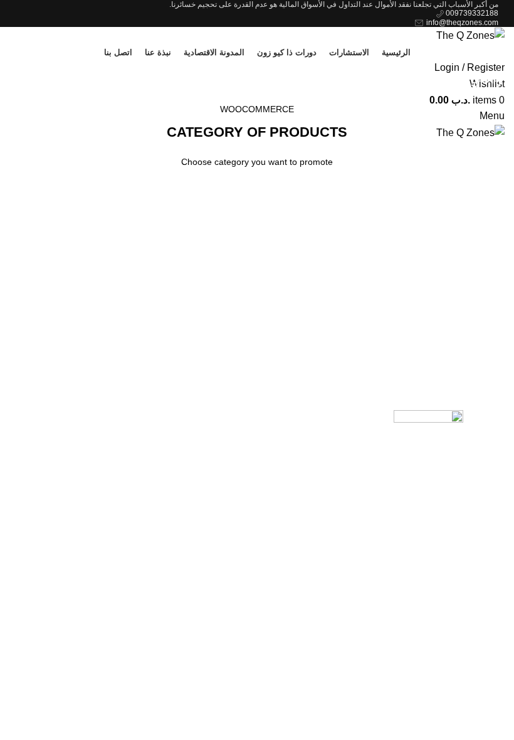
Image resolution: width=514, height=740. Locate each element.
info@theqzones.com (461, 22)
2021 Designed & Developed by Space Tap (427, 514)
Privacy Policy (301, 416)
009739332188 (471, 13)
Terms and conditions (286, 440)
